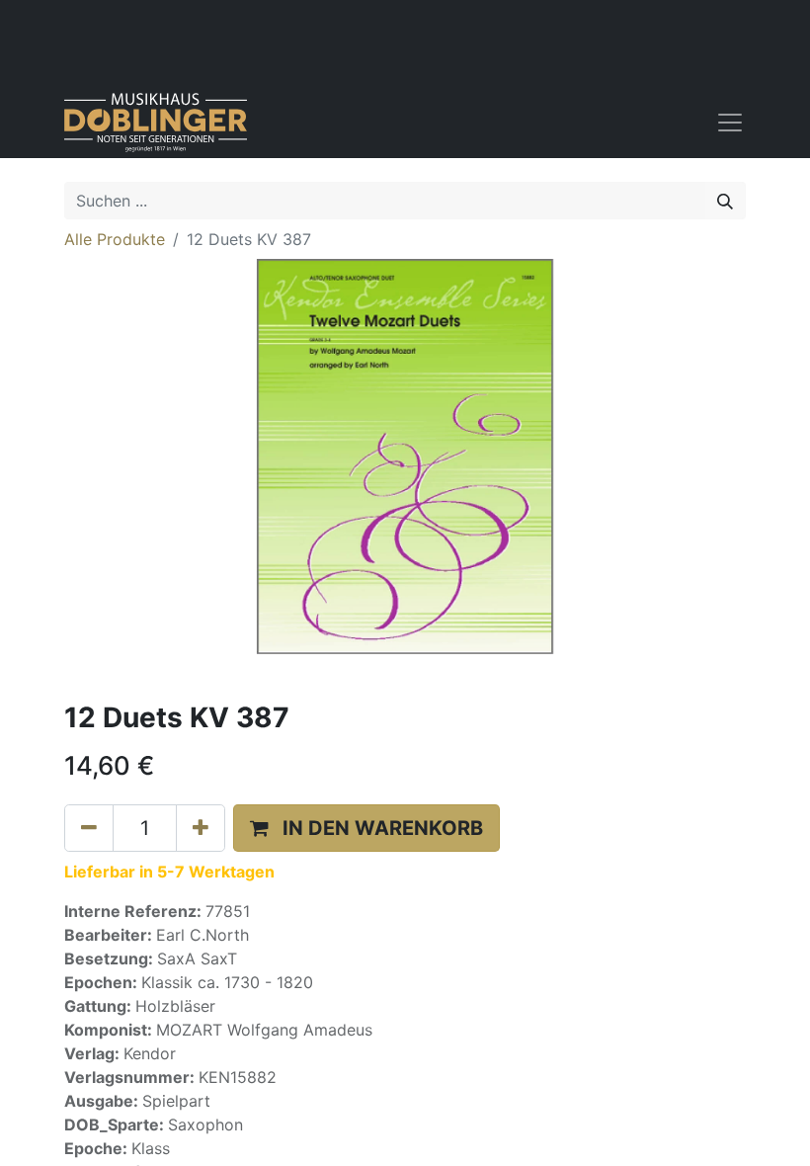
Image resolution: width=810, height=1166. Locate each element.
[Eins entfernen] (89, 828)
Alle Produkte (114, 239)
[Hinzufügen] (200, 828)
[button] (366, 828)
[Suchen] (725, 200)
